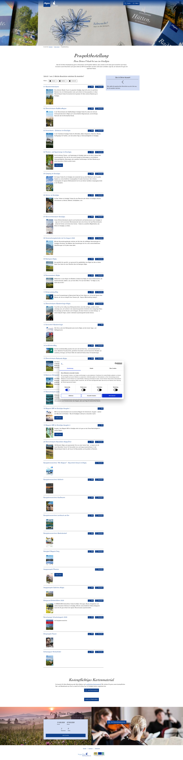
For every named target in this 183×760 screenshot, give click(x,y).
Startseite (50, 46)
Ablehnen (71, 395)
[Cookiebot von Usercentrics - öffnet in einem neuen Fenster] (116, 364)
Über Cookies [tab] (113, 368)
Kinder (69, 730)
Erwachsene (63, 730)
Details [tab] (91, 368)
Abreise (68, 724)
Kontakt (84, 748)
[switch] (83, 390)
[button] (58, 165)
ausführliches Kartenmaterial (93, 684)
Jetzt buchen (65, 735)
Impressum (90, 748)
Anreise (58, 724)
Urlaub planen (56, 46)
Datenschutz (97, 748)
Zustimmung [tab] (70, 368)
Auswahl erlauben (91, 395)
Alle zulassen (112, 395)
